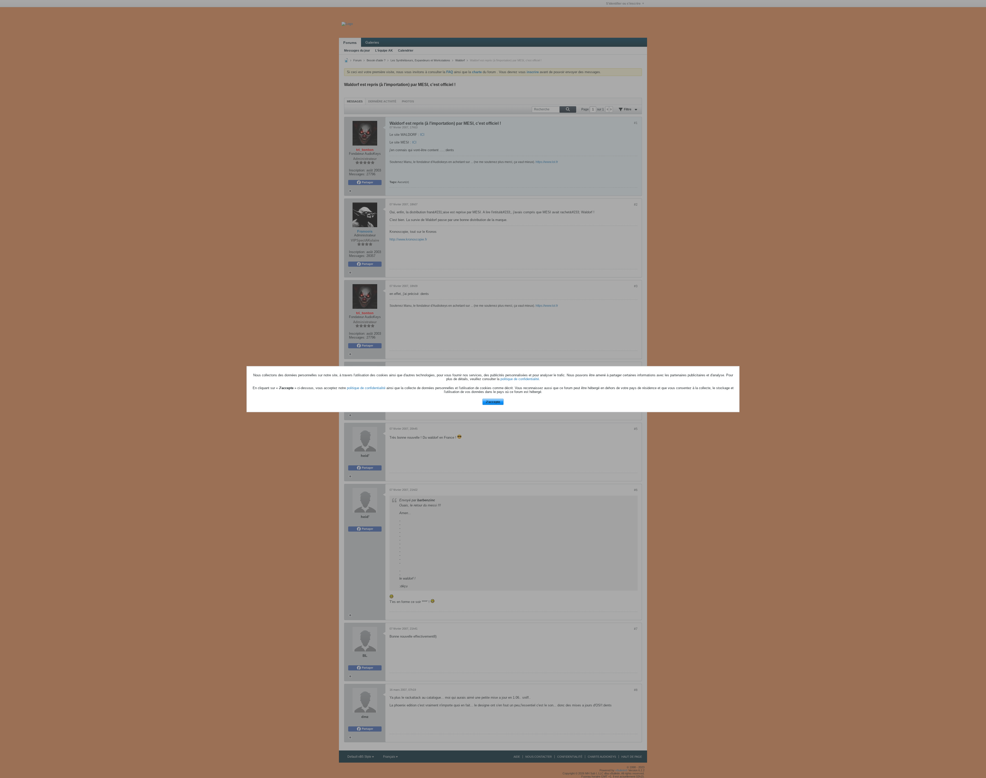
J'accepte (493, 402)
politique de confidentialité (519, 379)
